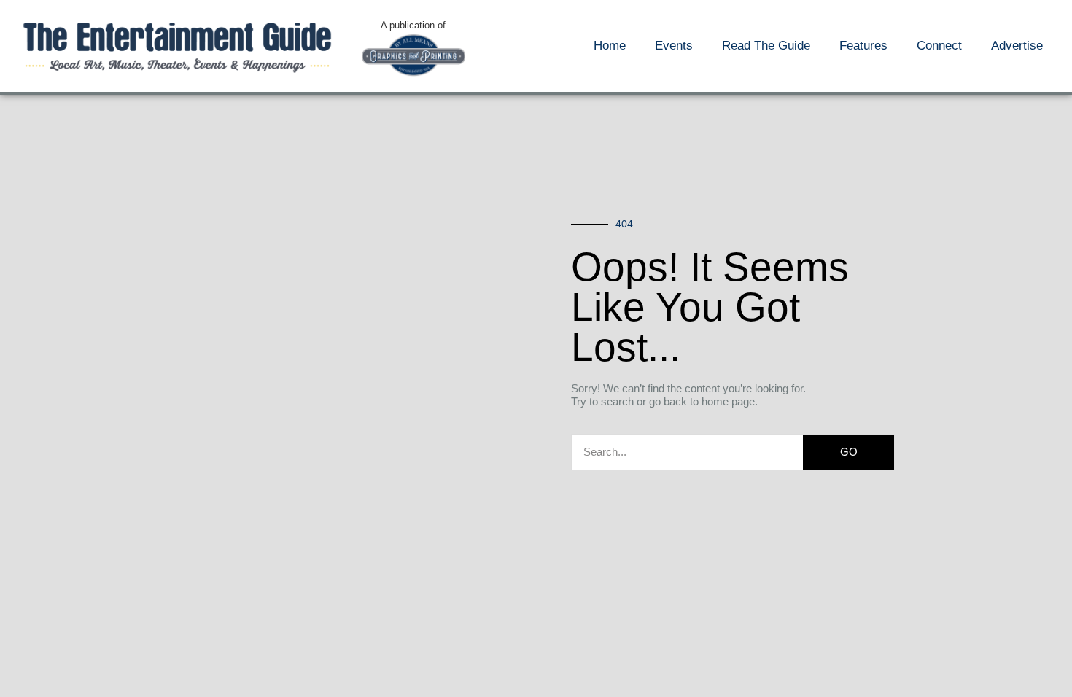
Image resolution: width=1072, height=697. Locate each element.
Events (674, 45)
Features (863, 45)
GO (849, 451)
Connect (939, 45)
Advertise (1017, 45)
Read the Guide (766, 45)
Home (610, 45)
